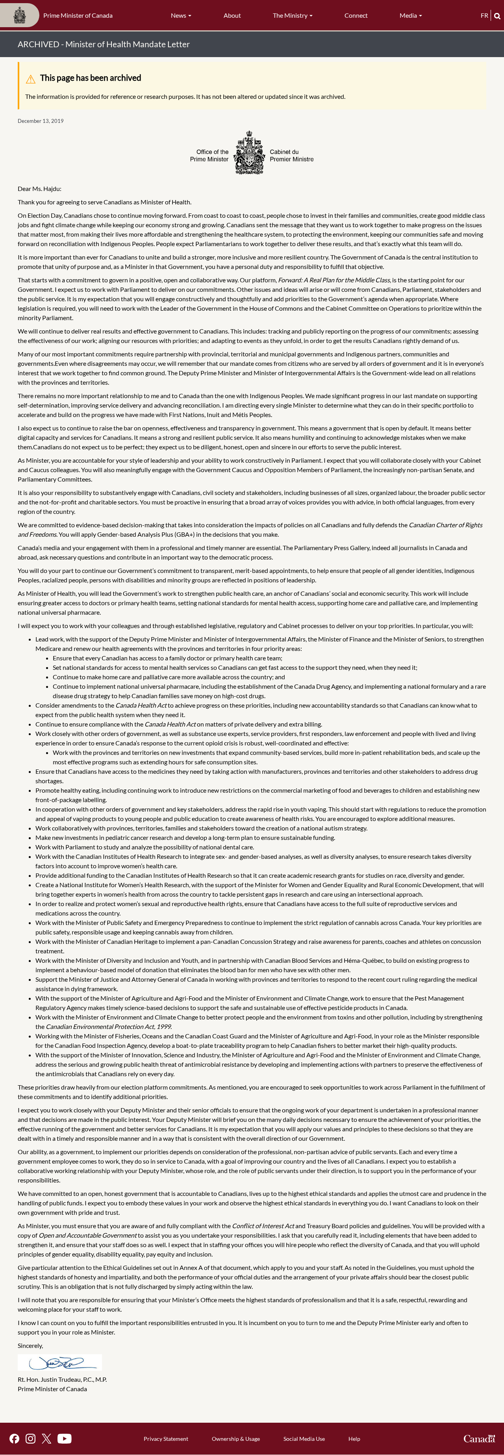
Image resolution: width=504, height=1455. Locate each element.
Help (354, 1438)
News (179, 15)
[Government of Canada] (479, 1438)
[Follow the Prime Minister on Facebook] (14, 1439)
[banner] (58, 15)
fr (484, 15)
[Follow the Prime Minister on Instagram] (30, 1439)
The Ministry (291, 15)
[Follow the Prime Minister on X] (46, 1439)
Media (409, 15)
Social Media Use (304, 1438)
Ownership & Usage (236, 1438)
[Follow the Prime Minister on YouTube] (64, 1439)
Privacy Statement (166, 1438)
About (232, 15)
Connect (356, 15)
